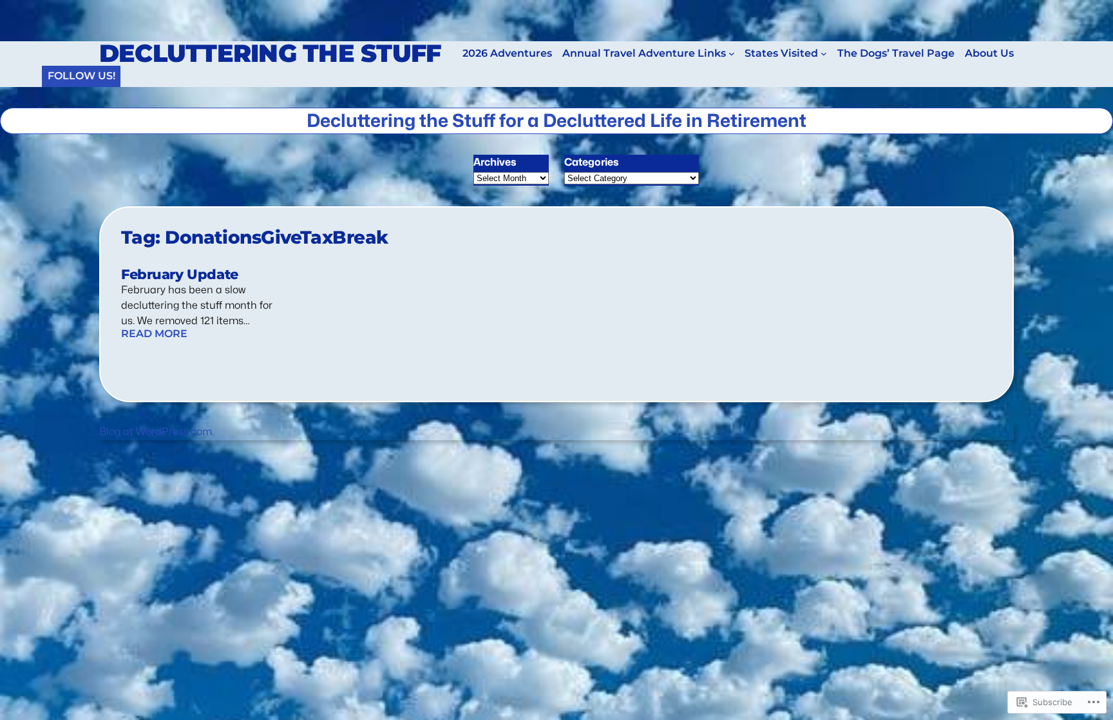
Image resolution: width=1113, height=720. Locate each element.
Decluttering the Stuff (270, 53)
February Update (179, 274)
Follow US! (81, 76)
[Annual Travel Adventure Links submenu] (731, 53)
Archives (495, 162)
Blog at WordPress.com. (156, 431)
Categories (591, 162)
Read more (154, 334)
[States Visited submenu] (824, 53)
